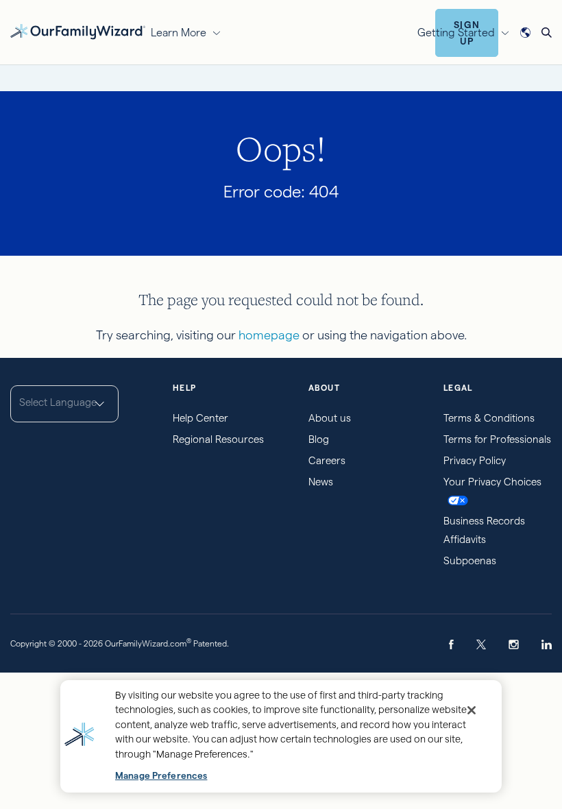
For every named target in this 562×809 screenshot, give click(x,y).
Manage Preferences (161, 776)
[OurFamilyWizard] (77, 30)
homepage (269, 334)
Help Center (200, 418)
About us (329, 418)
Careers (326, 460)
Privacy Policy (474, 460)
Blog (318, 439)
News (320, 481)
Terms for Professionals (497, 439)
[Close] (471, 710)
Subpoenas (469, 560)
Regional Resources (218, 439)
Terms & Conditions (489, 418)
